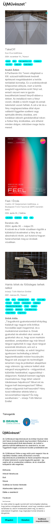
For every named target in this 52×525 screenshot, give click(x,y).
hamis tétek (41, 300)
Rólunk (5, 481)
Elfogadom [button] (9, 520)
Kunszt (26, 57)
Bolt (4, 478)
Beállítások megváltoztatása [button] (42, 520)
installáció (37, 61)
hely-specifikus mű (25, 61)
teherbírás (19, 309)
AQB (7, 300)
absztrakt (9, 218)
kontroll (16, 303)
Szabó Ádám (28, 64)
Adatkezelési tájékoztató (13, 489)
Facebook (7, 498)
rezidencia (9, 309)
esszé (8, 61)
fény (14, 61)
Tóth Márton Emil (30, 309)
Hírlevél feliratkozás (10, 474)
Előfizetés (7, 470)
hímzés (8, 303)
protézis (34, 306)
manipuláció (26, 303)
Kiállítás (23, 213)
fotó (31, 218)
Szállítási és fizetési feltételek (14, 485)
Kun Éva (8, 64)
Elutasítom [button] (26, 520)
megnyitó (18, 64)
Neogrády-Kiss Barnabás (13, 306)
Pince (26, 306)
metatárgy (37, 303)
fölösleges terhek (23, 300)
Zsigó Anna (21, 313)
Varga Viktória (10, 313)
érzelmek (18, 218)
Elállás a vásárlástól (10, 492)
